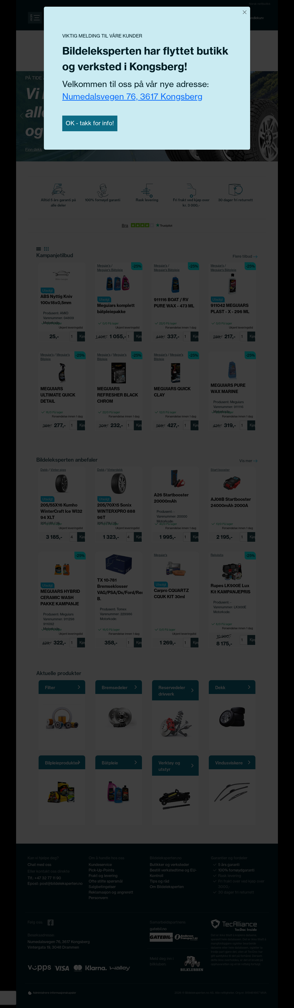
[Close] (244, 12)
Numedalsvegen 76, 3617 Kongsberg (132, 96)
